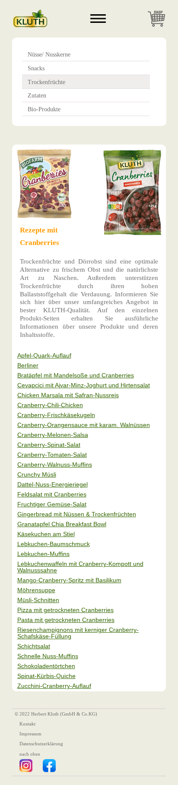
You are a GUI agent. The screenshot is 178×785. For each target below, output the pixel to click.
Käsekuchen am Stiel (46, 534)
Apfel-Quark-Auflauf (44, 355)
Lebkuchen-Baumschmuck (53, 544)
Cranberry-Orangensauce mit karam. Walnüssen (83, 425)
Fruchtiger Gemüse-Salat (51, 504)
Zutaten (37, 95)
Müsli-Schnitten (38, 600)
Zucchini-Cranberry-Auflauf (54, 686)
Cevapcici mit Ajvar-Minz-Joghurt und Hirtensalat (83, 385)
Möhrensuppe (36, 590)
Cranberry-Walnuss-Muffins (54, 465)
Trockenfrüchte (46, 82)
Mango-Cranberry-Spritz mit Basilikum (69, 580)
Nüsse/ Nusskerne (49, 54)
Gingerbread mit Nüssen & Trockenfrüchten (76, 514)
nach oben (29, 754)
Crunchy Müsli (36, 474)
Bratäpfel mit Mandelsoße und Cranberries (75, 375)
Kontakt (27, 723)
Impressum (30, 733)
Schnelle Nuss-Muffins (47, 656)
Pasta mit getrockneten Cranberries (65, 620)
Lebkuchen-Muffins (43, 554)
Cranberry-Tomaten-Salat (52, 455)
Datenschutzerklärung (41, 744)
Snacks (36, 68)
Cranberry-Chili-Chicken (50, 405)
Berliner (27, 365)
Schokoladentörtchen (46, 666)
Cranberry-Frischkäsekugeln (56, 415)
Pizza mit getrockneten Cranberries (65, 610)
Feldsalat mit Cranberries (51, 494)
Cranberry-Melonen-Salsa (52, 435)
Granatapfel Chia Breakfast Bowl (61, 524)
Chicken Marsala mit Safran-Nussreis (68, 395)
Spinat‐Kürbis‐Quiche (46, 676)
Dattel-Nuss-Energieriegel (52, 484)
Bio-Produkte (44, 109)
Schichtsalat (33, 646)
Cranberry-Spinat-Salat (48, 445)
